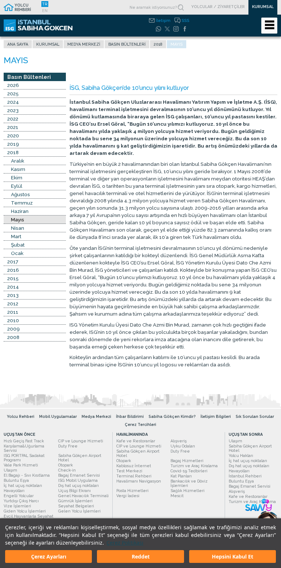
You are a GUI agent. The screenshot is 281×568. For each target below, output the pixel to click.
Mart (16, 236)
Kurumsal (47, 44)
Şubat (18, 245)
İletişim (163, 20)
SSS (185, 20)
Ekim (16, 177)
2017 (12, 261)
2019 (13, 144)
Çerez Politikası (124, 542)
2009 (13, 329)
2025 (13, 93)
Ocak (17, 253)
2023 (13, 110)
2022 (12, 119)
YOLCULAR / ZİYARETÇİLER (218, 6)
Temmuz (22, 203)
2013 (13, 295)
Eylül (16, 186)
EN (45, 10)
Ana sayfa (17, 44)
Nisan (17, 228)
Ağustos (20, 194)
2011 (12, 312)
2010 (13, 320)
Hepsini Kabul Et (232, 556)
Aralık (17, 161)
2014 (13, 287)
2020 (13, 135)
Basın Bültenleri (127, 44)
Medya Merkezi (83, 44)
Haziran (20, 211)
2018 (158, 44)
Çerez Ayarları (48, 556)
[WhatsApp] (158, 28)
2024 (13, 102)
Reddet (141, 556)
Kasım (18, 169)
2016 (13, 270)
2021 (12, 127)
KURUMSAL (263, 6)
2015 (13, 278)
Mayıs (17, 219)
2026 (13, 85)
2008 (13, 337)
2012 (12, 303)
